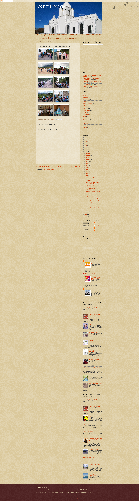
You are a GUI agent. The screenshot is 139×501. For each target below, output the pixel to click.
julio (87, 163)
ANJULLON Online (54, 7)
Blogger (77, 498)
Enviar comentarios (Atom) (48, 169)
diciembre (88, 153)
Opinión (84, 118)
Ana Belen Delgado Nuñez (99, 223)
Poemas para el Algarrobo (88, 457)
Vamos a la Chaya (93, 332)
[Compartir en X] (60, 119)
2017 (86, 139)
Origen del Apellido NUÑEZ (94, 314)
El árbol (92, 290)
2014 (86, 145)
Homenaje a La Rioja (93, 449)
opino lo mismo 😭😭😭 (88, 84)
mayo (87, 167)
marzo (87, 171)
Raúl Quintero (98, 227)
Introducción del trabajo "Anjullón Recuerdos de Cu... (92, 183)
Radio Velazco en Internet (94, 359)
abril (87, 169)
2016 (86, 141)
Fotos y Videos (86, 110)
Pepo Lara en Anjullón (90, 205)
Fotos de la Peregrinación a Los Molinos (94, 198)
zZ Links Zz (85, 130)
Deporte (85, 105)
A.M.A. (84, 95)
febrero (87, 173)
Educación (85, 107)
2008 (86, 216)
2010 (86, 212)
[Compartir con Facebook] (61, 119)
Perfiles (84, 121)
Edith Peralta (98, 225)
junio (87, 165)
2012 (86, 149)
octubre (87, 157)
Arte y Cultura (86, 99)
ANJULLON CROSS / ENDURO (91, 261)
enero (87, 175)
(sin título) (91, 340)
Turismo (85, 129)
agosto (87, 161)
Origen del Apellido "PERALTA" (90, 307)
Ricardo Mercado (99, 230)
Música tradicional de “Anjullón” (95, 383)
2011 (86, 151)
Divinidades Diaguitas (88, 431)
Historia (84, 112)
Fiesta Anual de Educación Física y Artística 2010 (94, 465)
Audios (84, 101)
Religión (85, 127)
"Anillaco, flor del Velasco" (91, 288)
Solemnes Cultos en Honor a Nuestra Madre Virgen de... (93, 208)
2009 (86, 214)
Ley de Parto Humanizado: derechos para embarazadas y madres (95, 278)
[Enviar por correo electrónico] (57, 119)
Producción (85, 125)
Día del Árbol (86, 424)
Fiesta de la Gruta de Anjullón (92, 196)
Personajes (85, 123)
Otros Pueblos (86, 119)
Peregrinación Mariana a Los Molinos (93, 200)
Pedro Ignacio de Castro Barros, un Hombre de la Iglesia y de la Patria (96, 439)
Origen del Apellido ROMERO (95, 416)
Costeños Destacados (88, 103)
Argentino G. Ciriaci (93, 324)
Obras (84, 116)
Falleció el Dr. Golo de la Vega (92, 194)
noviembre (88, 155)
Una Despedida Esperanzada (92, 177)
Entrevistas (85, 108)
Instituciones (86, 114)
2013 (86, 147)
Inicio (59, 166)
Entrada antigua (75, 166)
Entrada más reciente (42, 166)
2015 (86, 143)
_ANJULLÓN (86, 94)
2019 (86, 137)
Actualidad (85, 97)
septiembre (88, 159)
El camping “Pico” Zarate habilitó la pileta (94, 474)
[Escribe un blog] (58, 119)
